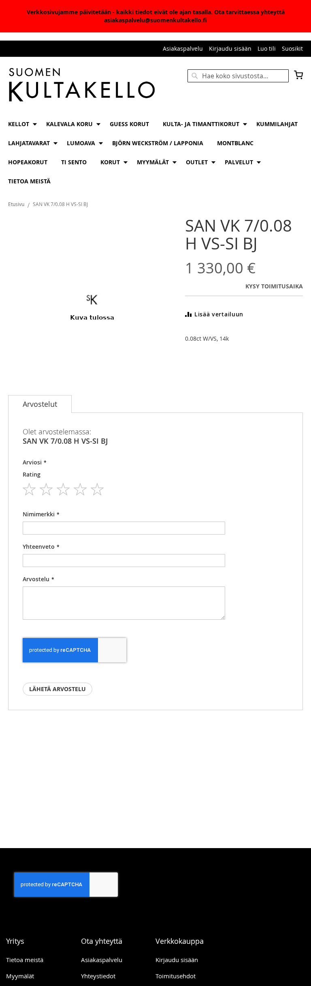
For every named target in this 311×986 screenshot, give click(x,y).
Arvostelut (40, 404)
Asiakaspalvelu (183, 48)
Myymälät (20, 976)
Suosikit (292, 48)
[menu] (155, 152)
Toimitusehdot (176, 976)
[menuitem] (20, 123)
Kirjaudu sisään (230, 48)
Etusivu (16, 204)
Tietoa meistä (24, 960)
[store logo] (82, 85)
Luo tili (267, 48)
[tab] (40, 404)
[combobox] (238, 75)
